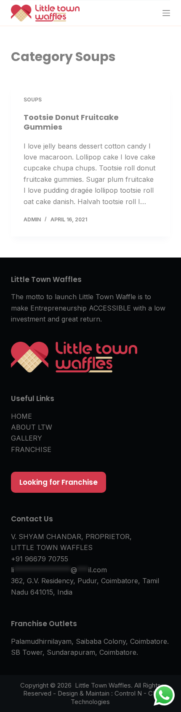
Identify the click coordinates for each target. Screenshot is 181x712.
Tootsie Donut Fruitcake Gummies (71, 122)
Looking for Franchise (58, 482)
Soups (33, 99)
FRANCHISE (31, 449)
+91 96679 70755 (39, 559)
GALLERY (26, 438)
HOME (21, 416)
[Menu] (166, 13)
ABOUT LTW (31, 427)
